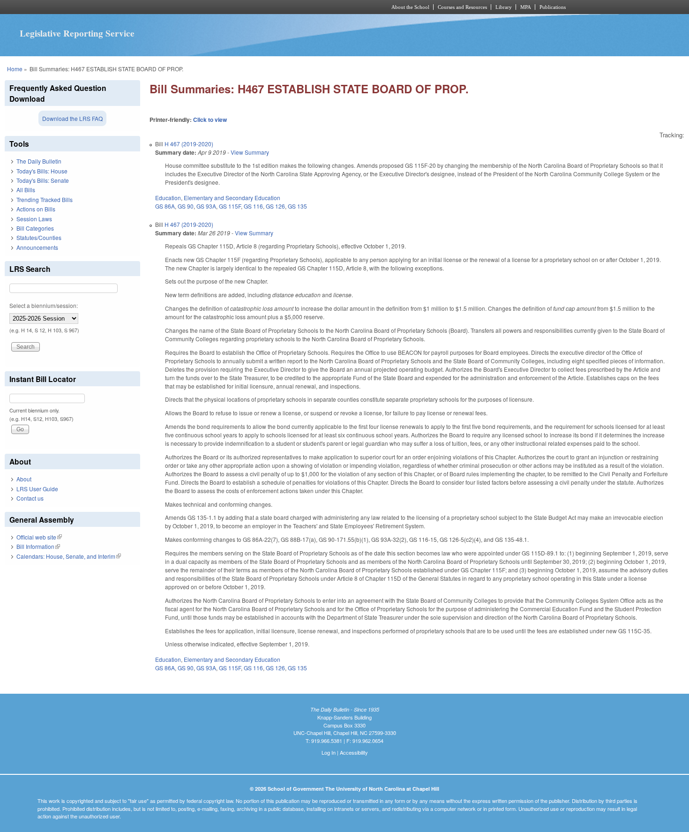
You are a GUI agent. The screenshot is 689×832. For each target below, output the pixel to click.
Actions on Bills (35, 209)
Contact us (30, 498)
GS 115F (230, 206)
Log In (329, 752)
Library (503, 7)
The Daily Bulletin (38, 161)
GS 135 (297, 206)
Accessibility (354, 752)
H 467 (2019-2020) (189, 144)
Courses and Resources (462, 7)
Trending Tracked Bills (44, 199)
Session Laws (34, 219)
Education (168, 198)
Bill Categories (35, 228)
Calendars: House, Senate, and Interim (68, 556)
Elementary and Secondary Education (232, 198)
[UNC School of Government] (221, 7)
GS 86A (165, 206)
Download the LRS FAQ (72, 118)
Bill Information (38, 546)
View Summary (250, 152)
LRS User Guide (37, 489)
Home (14, 69)
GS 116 (253, 206)
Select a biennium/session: (43, 305)
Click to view (210, 119)
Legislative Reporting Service (77, 33)
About (23, 479)
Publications (552, 7)
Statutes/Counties (38, 237)
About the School (410, 7)
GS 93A (206, 206)
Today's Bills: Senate (42, 180)
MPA (525, 7)
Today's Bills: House (41, 171)
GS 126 (275, 206)
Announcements (37, 247)
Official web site (39, 537)
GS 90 (186, 206)
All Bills (25, 190)
